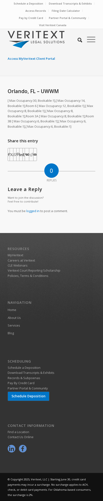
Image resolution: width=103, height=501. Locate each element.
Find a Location (18, 432)
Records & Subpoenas (24, 378)
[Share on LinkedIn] (21, 154)
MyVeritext (15, 255)
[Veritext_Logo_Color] (43, 39)
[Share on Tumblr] (24, 154)
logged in (33, 211)
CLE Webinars (18, 265)
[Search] (77, 39)
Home (12, 310)
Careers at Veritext (21, 260)
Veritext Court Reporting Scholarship (34, 270)
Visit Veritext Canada (52, 25)
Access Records (35, 10)
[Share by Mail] (35, 154)
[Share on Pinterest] (18, 154)
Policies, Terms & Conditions (28, 276)
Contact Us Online (21, 437)
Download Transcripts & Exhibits (70, 3)
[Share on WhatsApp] (14, 154)
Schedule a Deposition (28, 3)
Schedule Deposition (28, 396)
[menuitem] (28, 3)
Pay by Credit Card (31, 18)
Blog (11, 333)
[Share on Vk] (27, 154)
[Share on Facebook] (9, 154)
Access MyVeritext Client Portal (31, 58)
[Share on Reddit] (31, 154)
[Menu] (88, 39)
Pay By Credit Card (21, 383)
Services (14, 325)
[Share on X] (11, 154)
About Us (14, 318)
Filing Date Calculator (66, 10)
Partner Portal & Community (67, 18)
